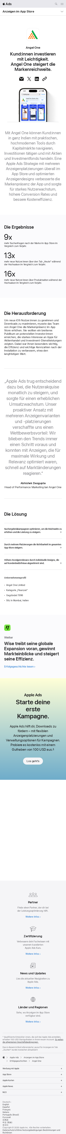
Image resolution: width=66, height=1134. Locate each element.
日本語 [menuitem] (5, 1120)
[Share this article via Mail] (21, 79)
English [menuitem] (6, 1104)
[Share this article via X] (29, 79)
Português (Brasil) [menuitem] (11, 1115)
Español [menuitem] (6, 1107)
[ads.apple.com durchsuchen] (56, 4)
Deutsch (6, 1102)
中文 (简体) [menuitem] (7, 1122)
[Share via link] (44, 79)
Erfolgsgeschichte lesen (18, 666)
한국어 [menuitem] (5, 1125)
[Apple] (4, 1057)
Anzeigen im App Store (18, 11)
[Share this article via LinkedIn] (37, 79)
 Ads (7, 4)
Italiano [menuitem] (6, 1112)
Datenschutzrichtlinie (12, 1130)
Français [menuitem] (6, 1110)
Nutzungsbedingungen (32, 1130)
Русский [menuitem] (7, 1117)
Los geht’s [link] (33, 761)
